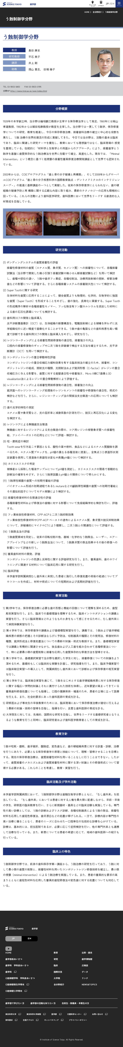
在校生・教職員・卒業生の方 (75, 1003)
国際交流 (58, 971)
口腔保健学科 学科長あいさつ (20, 978)
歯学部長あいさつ (13, 959)
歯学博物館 (87, 959)
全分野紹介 (97, 12)
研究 (56, 959)
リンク (85, 978)
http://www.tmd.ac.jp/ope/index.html (28, 90)
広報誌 (85, 965)
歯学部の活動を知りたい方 (43, 1003)
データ (85, 971)
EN (112, 4)
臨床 (56, 965)
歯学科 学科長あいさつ (16, 965)
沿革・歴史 (87, 952)
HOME (86, 12)
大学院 (57, 978)
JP (107, 4)
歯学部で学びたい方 (14, 1003)
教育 (56, 952)
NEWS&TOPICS (89, 984)
